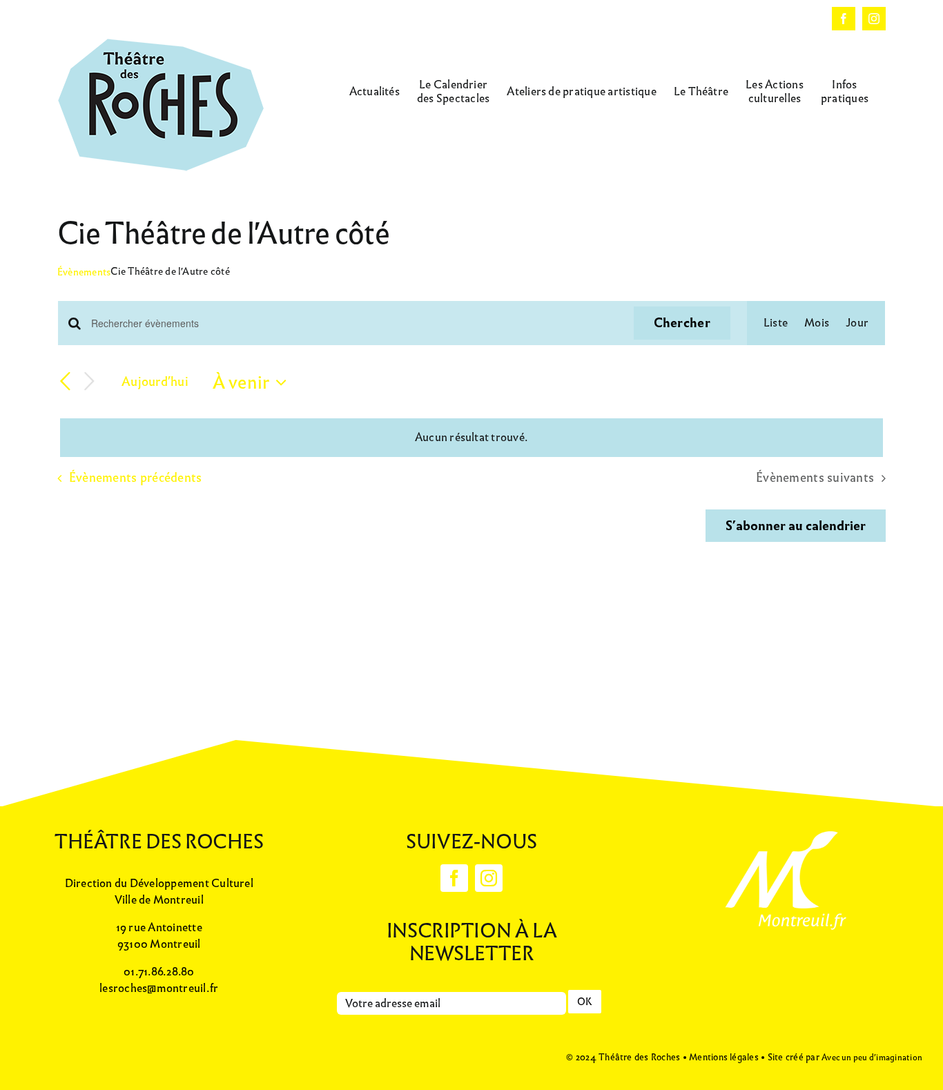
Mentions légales (724, 1057)
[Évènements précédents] (65, 381)
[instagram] (489, 878)
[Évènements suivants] (89, 382)
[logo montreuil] (784, 828)
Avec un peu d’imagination (872, 1057)
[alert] (471, 437)
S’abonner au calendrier (796, 526)
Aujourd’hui (154, 381)
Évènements (83, 272)
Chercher (682, 323)
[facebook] (454, 878)
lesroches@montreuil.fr (158, 988)
